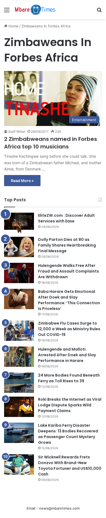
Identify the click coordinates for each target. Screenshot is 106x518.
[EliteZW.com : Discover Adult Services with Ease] (19, 223)
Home (12, 26)
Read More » (22, 180)
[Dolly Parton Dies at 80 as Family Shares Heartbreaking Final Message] (19, 247)
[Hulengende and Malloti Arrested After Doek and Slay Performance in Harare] (19, 357)
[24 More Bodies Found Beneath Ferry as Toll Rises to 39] (19, 383)
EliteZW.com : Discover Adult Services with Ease (66, 218)
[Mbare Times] (35, 9)
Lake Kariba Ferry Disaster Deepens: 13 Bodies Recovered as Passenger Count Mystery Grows (68, 434)
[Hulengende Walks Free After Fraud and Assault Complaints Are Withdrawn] (19, 273)
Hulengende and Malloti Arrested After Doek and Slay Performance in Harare (67, 355)
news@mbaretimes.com (59, 508)
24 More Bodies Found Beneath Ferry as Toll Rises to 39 (69, 378)
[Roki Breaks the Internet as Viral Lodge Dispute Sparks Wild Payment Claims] (19, 407)
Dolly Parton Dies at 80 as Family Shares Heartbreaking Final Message (67, 245)
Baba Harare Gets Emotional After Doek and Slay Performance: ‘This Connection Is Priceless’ (69, 300)
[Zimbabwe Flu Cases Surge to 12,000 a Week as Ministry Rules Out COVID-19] (19, 330)
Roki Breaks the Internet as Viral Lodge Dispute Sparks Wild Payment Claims (69, 405)
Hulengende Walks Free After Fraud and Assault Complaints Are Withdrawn (68, 271)
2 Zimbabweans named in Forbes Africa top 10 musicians (50, 142)
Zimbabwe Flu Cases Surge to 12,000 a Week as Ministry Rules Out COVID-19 (69, 328)
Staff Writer (16, 132)
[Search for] (99, 12)
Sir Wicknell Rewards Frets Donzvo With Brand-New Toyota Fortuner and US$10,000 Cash (69, 465)
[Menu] (7, 12)
